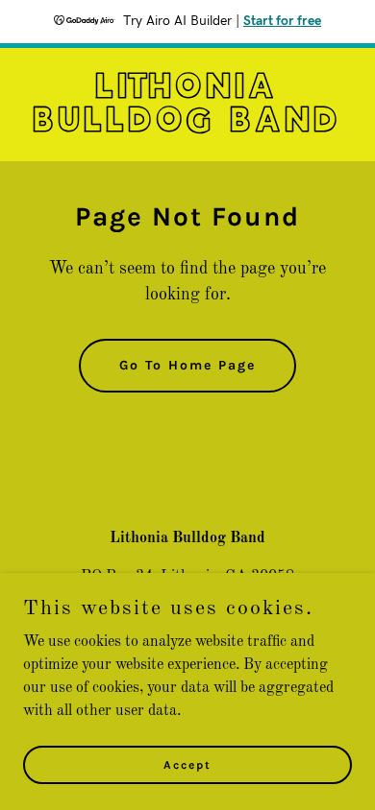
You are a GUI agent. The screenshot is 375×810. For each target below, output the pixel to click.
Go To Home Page (187, 365)
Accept (187, 764)
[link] (187, 127)
